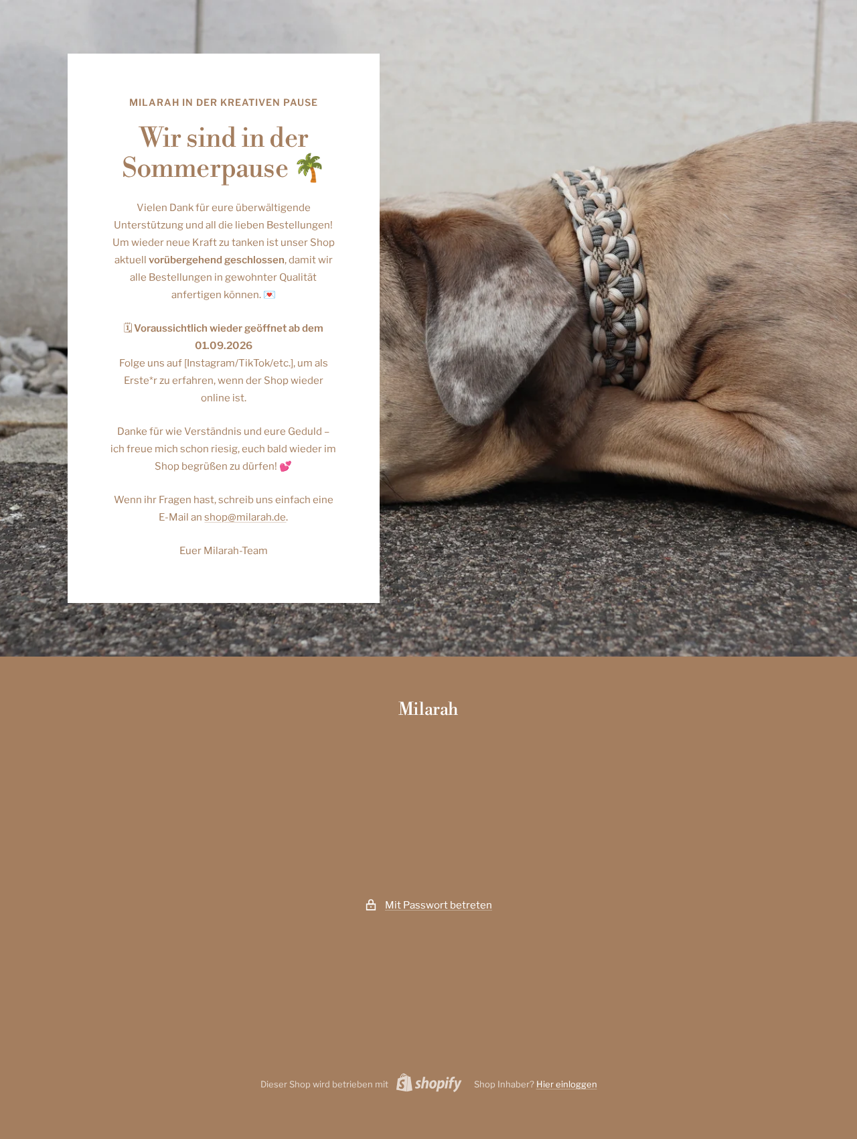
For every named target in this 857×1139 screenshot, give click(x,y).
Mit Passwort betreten (438, 905)
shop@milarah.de (245, 517)
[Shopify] (425, 1084)
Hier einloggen (566, 1084)
